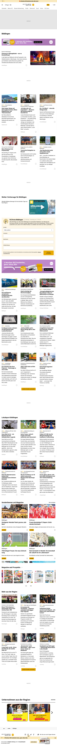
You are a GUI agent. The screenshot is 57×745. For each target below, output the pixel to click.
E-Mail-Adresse (6, 245)
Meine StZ (10, 8)
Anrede (4, 227)
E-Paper (7, 5)
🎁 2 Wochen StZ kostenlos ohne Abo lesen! (28, 1)
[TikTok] (31, 734)
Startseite (4, 8)
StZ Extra (46, 8)
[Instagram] (25, 734)
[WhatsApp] (28, 734)
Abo (48, 4)
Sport (37, 8)
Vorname (5, 233)
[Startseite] (4, 728)
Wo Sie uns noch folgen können (47, 734)
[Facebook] (34, 734)
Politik (26, 8)
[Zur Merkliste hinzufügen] (26, 65)
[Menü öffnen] (2, 5)
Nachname (5, 239)
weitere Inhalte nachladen (28, 389)
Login (54, 4)
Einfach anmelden (48, 253)
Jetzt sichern (34, 742)
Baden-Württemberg (19, 8)
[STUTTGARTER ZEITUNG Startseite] (28, 5)
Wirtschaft (32, 8)
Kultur (41, 8)
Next (52, 712)
